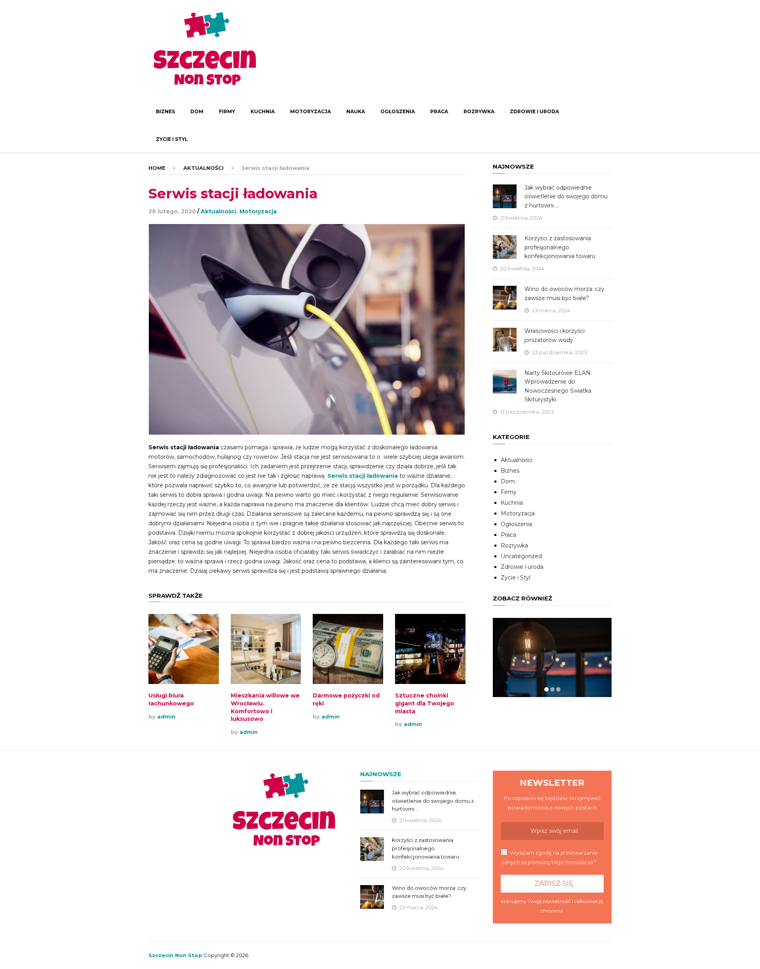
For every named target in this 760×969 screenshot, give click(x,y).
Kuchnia (263, 111)
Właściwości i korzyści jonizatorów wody (554, 335)
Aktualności (203, 168)
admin (166, 716)
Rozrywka (479, 111)
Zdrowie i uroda (534, 111)
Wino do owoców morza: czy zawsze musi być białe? (564, 293)
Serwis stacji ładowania (362, 475)
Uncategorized (521, 556)
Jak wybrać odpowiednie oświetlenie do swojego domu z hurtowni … (566, 196)
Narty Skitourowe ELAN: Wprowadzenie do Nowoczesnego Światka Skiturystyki (558, 386)
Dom (196, 111)
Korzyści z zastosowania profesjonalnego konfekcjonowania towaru (559, 247)
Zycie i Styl (172, 139)
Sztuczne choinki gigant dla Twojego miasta (424, 703)
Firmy (227, 111)
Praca (439, 111)
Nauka (355, 111)
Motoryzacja (310, 111)
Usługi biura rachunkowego (171, 699)
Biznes (165, 111)
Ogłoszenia (397, 111)
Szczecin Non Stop (175, 955)
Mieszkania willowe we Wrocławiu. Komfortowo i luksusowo (265, 707)
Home (156, 168)
